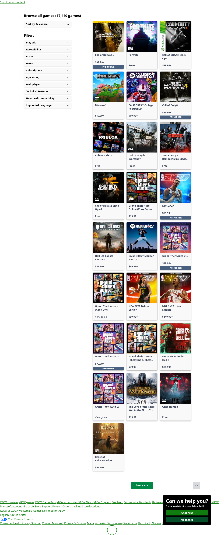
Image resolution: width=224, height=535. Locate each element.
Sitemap (36, 523)
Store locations (91, 506)
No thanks (187, 519)
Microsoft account (11, 506)
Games (37, 510)
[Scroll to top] (196, 485)
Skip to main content (12, 2)
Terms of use (114, 523)
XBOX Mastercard (21, 510)
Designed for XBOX (53, 510)
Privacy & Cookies (75, 523)
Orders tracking (71, 506)
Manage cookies (97, 523)
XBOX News (85, 502)
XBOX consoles (9, 502)
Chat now (187, 512)
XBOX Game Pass (45, 502)
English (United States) (13, 515)
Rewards (5, 510)
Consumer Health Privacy (15, 523)
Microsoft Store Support (37, 506)
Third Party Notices (149, 523)
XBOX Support (102, 502)
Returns (57, 506)
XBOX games (26, 502)
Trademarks (130, 523)
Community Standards (137, 502)
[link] (108, 45)
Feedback (117, 502)
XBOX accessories (67, 502)
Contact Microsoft (53, 523)
